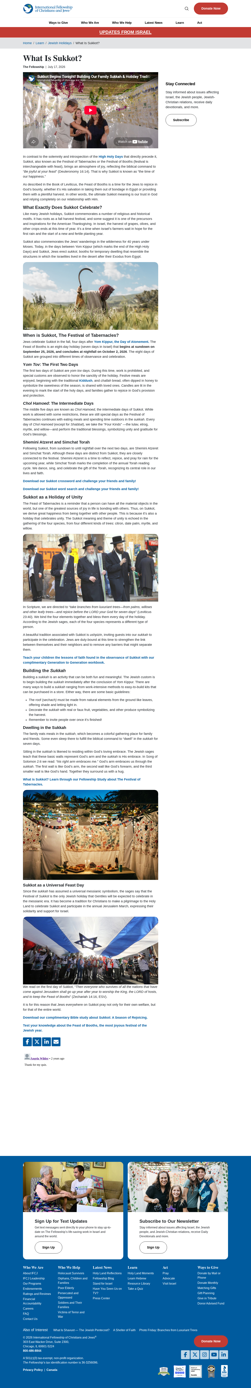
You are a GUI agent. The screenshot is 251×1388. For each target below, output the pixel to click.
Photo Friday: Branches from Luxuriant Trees (168, 1330)
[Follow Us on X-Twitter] (195, 1354)
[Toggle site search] (187, 8)
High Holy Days (110, 156)
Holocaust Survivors (71, 1273)
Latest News (153, 22)
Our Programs (32, 1283)
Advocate (169, 1278)
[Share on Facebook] (27, 1041)
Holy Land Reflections (107, 1273)
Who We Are (90, 22)
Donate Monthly (208, 1282)
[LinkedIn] (223, 1354)
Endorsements (32, 1288)
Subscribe (181, 120)
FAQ (26, 1313)
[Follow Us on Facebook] (185, 1354)
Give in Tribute (207, 1298)
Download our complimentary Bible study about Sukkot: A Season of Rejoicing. (85, 1017)
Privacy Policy (33, 1369)
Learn (180, 22)
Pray (166, 1273)
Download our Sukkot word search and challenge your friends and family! (81, 489)
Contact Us (30, 1318)
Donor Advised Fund (211, 1303)
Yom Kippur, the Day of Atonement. (121, 342)
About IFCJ (30, 1273)
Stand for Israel (102, 1283)
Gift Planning (206, 1293)
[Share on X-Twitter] (37, 1041)
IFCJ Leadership (34, 1278)
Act (199, 22)
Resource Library (139, 1283)
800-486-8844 (32, 1350)
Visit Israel (169, 1283)
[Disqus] (90, 1098)
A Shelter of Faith (124, 1330)
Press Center (101, 1298)
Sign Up (48, 1247)
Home (27, 43)
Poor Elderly (66, 1288)
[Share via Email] (56, 1041)
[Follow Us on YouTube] (214, 1354)
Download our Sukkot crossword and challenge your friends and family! (79, 481)
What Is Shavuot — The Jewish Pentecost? (81, 1330)
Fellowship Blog (103, 1278)
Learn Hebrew (137, 1278)
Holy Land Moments (141, 1273)
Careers (28, 1308)
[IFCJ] (48, 8)
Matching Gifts (207, 1288)
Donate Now (210, 8)
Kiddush (85, 380)
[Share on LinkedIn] (46, 1041)
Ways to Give (58, 22)
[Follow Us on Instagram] (204, 1354)
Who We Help (122, 22)
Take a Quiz (135, 1288)
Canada (51, 1369)
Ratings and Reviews (37, 1293)
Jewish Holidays (60, 43)
